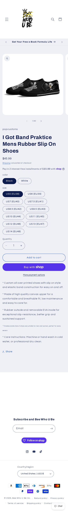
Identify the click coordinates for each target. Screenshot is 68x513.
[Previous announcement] (6, 42)
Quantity (7, 239)
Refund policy (40, 498)
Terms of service (16, 503)
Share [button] (9, 351)
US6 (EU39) (34, 194)
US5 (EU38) (13, 194)
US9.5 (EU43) (38, 209)
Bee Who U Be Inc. (21, 498)
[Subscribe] (58, 408)
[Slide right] (41, 121)
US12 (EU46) (13, 224)
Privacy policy (57, 498)
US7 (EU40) (13, 201)
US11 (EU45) (36, 216)
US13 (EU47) (36, 224)
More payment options (34, 275)
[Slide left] (26, 121)
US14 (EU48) (13, 231)
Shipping (6, 163)
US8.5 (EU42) (14, 209)
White (24, 181)
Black (9, 181)
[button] (6, 19)
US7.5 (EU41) (35, 201)
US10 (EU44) (13, 216)
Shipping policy (34, 503)
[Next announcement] (62, 42)
